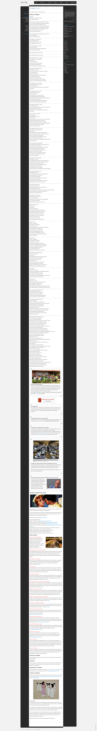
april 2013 (65, 46)
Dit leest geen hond (66, 33)
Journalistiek (49, 2)
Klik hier (37, 393)
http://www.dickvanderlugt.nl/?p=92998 (51, 522)
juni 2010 (65, 53)
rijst (27, 27)
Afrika (65, 63)
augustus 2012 (66, 49)
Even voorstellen (42, 2)
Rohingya (27, 28)
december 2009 (66, 56)
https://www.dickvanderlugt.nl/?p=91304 (36, 614)
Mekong (27, 26)
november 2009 (66, 58)
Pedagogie (65, 69)
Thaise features (73, 2)
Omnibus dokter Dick (44, 517)
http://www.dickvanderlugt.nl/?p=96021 (52, 523)
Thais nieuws (26, 21)
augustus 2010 (66, 50)
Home (36, 2)
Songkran (66, 71)
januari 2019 (65, 43)
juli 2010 (65, 52)
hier (55, 434)
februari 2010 (66, 55)
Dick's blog (24, 2)
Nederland (55, 2)
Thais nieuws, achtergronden (68, 31)
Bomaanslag (26, 25)
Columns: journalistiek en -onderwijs (69, 64)
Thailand (67, 2)
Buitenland (61, 2)
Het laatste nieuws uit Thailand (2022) (37, 12)
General (27, 19)
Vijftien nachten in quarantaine (41, 434)
